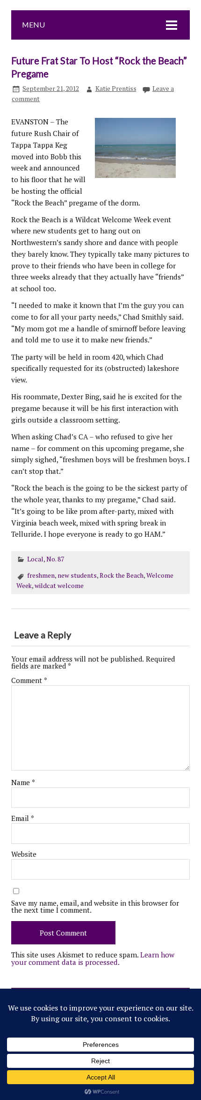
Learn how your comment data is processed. (92, 958)
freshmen (41, 575)
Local (35, 559)
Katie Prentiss (115, 88)
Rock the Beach (122, 575)
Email (22, 818)
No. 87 (55, 559)
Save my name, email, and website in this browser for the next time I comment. (95, 907)
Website (23, 854)
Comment (29, 680)
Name (23, 782)
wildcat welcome (59, 585)
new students (77, 575)
